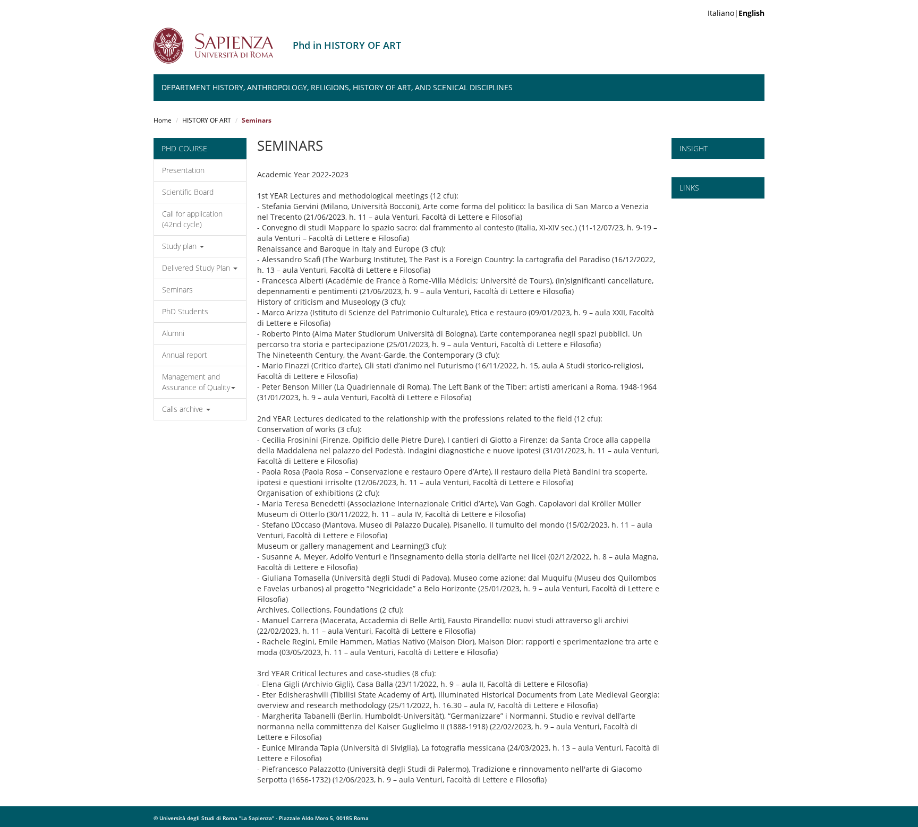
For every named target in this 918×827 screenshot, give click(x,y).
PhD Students (185, 311)
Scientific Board (188, 192)
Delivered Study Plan (197, 268)
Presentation (183, 170)
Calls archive (183, 409)
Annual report (184, 355)
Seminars (177, 290)
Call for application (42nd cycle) (192, 219)
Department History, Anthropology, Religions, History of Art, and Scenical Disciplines (337, 87)
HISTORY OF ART (206, 120)
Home (163, 120)
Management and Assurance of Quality (196, 382)
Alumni (173, 333)
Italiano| (736, 13)
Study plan (180, 246)
